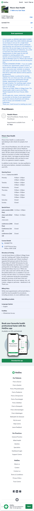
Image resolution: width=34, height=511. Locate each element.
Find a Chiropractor (17, 395)
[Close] (2, 506)
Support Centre (17, 454)
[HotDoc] (5, 2)
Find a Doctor (17, 381)
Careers (17, 467)
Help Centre (17, 424)
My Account (17, 420)
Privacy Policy (17, 478)
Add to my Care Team (18, 10)
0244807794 (8, 243)
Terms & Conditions (17, 474)
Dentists (17, 444)
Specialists (17, 447)
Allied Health (17, 440)
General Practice (17, 437)
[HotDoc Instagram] (20, 491)
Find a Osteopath (17, 406)
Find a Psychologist (17, 399)
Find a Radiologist (17, 413)
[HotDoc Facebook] (13, 491)
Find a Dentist (17, 385)
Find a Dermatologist (17, 409)
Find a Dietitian (17, 402)
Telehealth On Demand (17, 417)
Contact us (17, 471)
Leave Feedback (17, 427)
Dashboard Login (17, 451)
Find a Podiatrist (17, 392)
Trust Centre (17, 481)
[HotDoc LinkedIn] (17, 491)
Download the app (17, 360)
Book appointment (17, 33)
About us (17, 464)
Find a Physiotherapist (17, 388)
